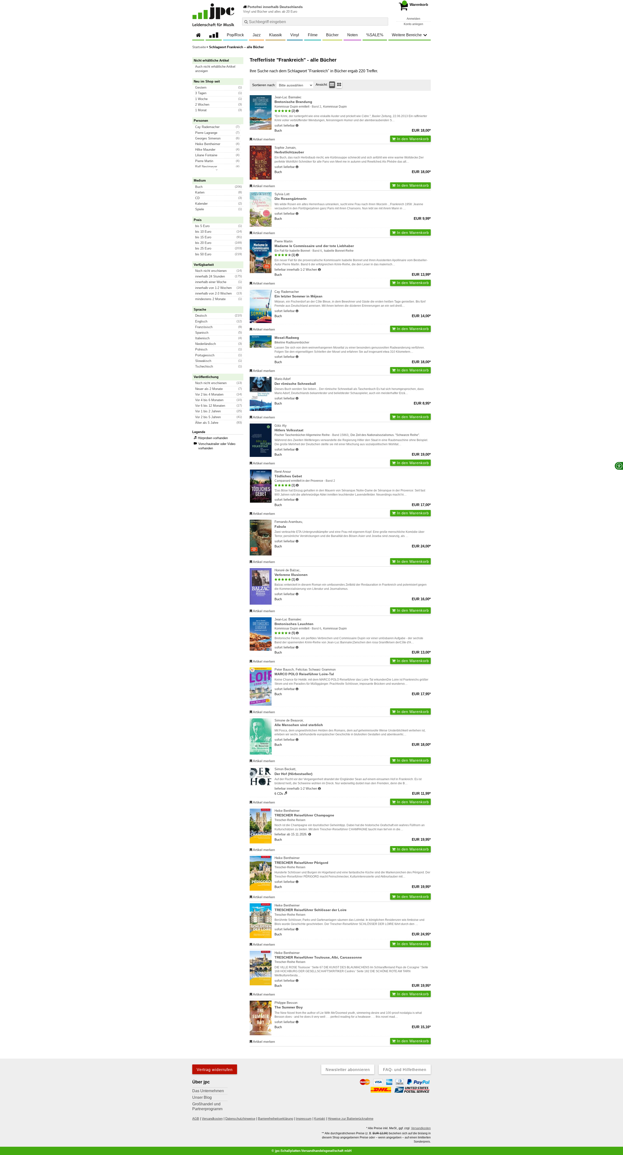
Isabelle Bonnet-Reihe (339, 250)
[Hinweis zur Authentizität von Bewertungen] (297, 111)
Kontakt (319, 1118)
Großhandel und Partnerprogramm (207, 1106)
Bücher (332, 35)
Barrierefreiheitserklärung (275, 1118)
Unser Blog (202, 1097)
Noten (352, 35)
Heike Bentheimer (304, 813)
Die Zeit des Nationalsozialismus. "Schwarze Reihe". (385, 435)
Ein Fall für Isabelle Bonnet (292, 250)
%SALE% (374, 35)
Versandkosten (212, 1118)
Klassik (275, 35)
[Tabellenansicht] (332, 85)
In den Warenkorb (412, 139)
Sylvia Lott (291, 196)
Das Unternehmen (208, 1091)
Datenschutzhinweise (240, 1118)
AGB (195, 1118)
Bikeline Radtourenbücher (292, 342)
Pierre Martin (314, 244)
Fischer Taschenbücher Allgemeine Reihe (302, 435)
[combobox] (315, 22)
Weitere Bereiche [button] (407, 35)
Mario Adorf (295, 381)
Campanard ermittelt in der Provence (299, 480)
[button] (220, 69)
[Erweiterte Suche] (384, 21)
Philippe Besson (289, 1005)
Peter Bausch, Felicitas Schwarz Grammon (305, 672)
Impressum (304, 1118)
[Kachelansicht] (339, 85)
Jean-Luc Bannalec (293, 99)
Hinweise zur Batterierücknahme (350, 1118)
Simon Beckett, (293, 771)
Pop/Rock (235, 35)
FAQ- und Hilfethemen (404, 1070)
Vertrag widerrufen (215, 1070)
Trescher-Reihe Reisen (290, 820)
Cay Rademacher (298, 294)
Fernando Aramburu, (289, 524)
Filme (313, 35)
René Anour (288, 474)
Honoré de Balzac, (291, 572)
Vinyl (294, 35)
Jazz (257, 35)
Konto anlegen (413, 24)
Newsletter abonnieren (348, 1070)
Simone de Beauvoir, (299, 723)
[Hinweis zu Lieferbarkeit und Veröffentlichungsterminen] (297, 125)
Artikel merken (263, 139)
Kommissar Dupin (335, 106)
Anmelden (413, 18)
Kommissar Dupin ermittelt (292, 106)
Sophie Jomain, (289, 150)
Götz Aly (289, 428)
